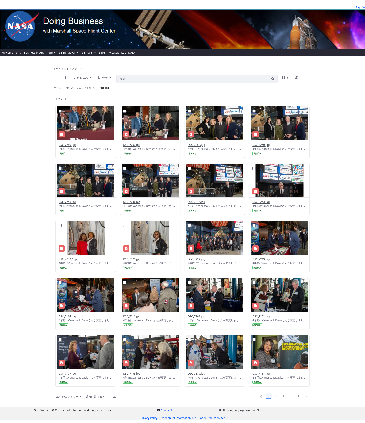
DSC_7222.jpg (196, 259)
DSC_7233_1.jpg (69, 259)
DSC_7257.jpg (131, 145)
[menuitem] (7, 52)
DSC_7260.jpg (67, 145)
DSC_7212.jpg (131, 316)
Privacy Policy (148, 418)
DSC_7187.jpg (261, 373)
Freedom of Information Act (178, 418)
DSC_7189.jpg (196, 373)
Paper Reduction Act (212, 418)
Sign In (360, 7)
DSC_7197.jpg (67, 373)
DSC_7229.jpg (131, 259)
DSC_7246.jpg (131, 202)
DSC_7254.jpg (196, 145)
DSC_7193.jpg (131, 373)
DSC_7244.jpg (196, 202)
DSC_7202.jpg (261, 316)
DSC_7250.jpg (261, 145)
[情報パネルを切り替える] (297, 78)
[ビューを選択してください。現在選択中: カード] (285, 78)
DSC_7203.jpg (196, 316)
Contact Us (168, 410)
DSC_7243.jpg (261, 202)
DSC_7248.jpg (67, 202)
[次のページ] (306, 397)
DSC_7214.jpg (67, 316)
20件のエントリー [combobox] (67, 396)
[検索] (273, 79)
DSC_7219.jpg (261, 259)
